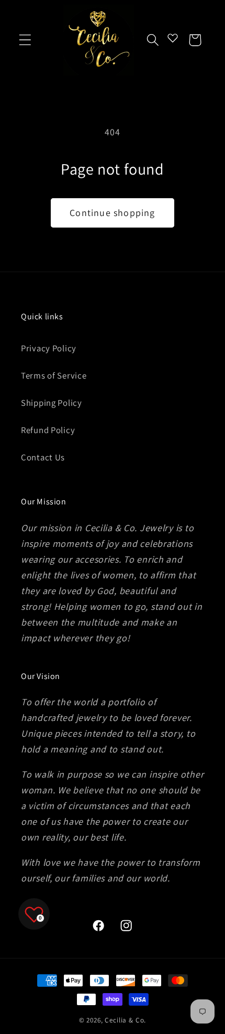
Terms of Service (54, 375)
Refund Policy (48, 430)
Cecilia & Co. (125, 1020)
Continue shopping (112, 213)
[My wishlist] (172, 37)
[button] (25, 40)
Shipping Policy (51, 402)
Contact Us (43, 457)
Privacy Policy (48, 348)
